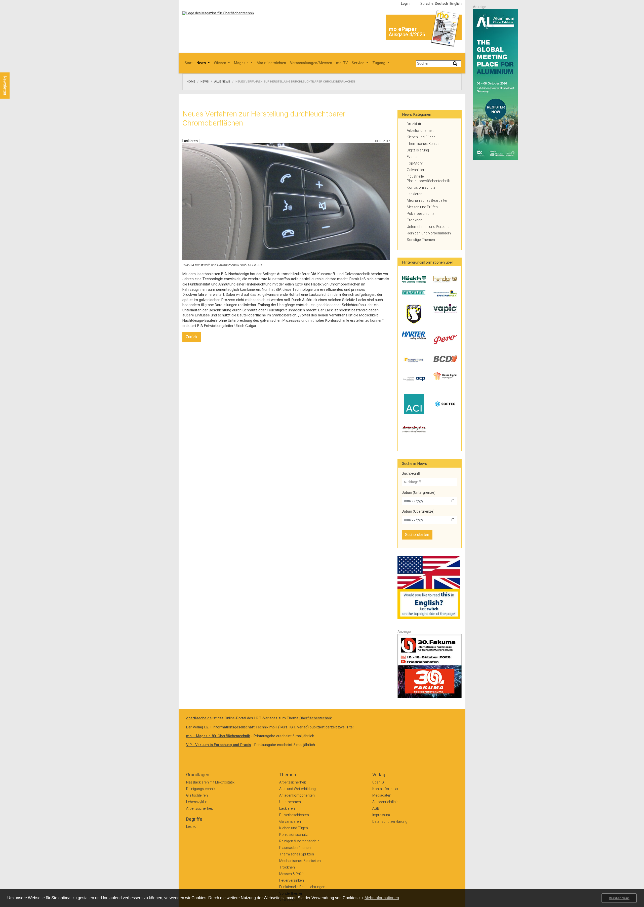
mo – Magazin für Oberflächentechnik (218, 736)
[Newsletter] (13, 67)
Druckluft (414, 124)
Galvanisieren (417, 170)
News (204, 82)
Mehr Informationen (382, 898)
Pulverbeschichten (421, 213)
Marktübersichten (271, 63)
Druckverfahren (195, 294)
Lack (329, 310)
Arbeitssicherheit (420, 130)
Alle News (222, 82)
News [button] (201, 63)
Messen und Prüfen (422, 207)
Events (412, 156)
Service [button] (358, 63)
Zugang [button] (379, 63)
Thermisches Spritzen (424, 143)
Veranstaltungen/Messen (311, 63)
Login (405, 3)
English (456, 3)
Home (191, 82)
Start (188, 63)
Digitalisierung (418, 150)
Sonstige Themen (421, 239)
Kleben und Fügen (421, 137)
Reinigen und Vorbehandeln (429, 233)
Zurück (191, 337)
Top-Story (415, 163)
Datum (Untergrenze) (418, 492)
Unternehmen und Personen (429, 226)
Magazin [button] (242, 63)
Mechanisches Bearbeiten (427, 200)
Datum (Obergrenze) (418, 511)
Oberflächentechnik (315, 718)
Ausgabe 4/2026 (407, 34)
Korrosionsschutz (421, 187)
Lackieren (414, 194)
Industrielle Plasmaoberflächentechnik (428, 179)
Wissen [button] (220, 63)
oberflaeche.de (199, 718)
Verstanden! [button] (619, 898)
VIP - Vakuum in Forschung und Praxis (218, 745)
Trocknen (414, 220)
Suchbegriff (411, 473)
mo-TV (342, 63)
